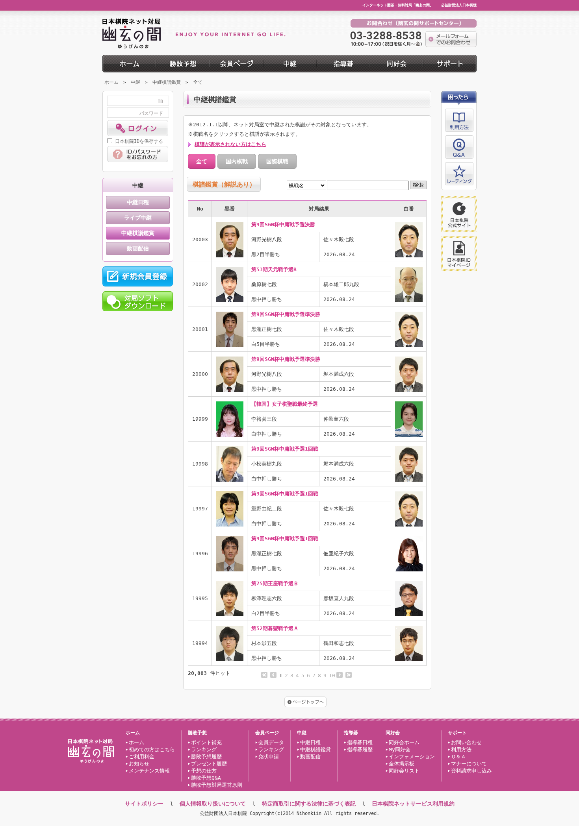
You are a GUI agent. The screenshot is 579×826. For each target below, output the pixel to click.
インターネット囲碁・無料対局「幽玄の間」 (397, 5)
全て (201, 161)
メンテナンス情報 (149, 771)
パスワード (151, 113)
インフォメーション (412, 756)
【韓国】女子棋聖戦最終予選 (284, 404)
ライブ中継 (138, 217)
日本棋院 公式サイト (459, 214)
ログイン (137, 128)
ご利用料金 (141, 756)
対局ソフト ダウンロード (137, 301)
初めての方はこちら (152, 749)
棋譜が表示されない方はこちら (230, 144)
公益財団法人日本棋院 (459, 5)
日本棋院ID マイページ (459, 253)
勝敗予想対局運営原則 (216, 785)
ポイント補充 (206, 742)
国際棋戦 (277, 161)
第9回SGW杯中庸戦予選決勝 (283, 224)
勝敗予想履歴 (206, 756)
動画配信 (138, 248)
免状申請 (268, 756)
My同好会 (399, 749)
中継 (135, 82)
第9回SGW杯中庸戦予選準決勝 (285, 314)
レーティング (459, 173)
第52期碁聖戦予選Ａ (275, 628)
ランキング (204, 749)
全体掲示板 (401, 764)
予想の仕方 (204, 771)
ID (160, 101)
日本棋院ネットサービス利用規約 (413, 803)
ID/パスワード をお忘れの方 (137, 154)
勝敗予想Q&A (206, 778)
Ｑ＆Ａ (458, 756)
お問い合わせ (466, 742)
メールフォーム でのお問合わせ (451, 39)
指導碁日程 (360, 742)
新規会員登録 (137, 276)
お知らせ (139, 764)
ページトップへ (305, 702)
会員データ (271, 742)
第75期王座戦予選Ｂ (275, 583)
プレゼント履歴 (209, 764)
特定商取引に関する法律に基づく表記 (309, 803)
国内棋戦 (237, 161)
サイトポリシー (144, 803)
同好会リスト (404, 771)
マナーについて (469, 764)
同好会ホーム (404, 742)
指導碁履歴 (360, 749)
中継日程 (138, 202)
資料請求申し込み (471, 771)
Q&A (459, 147)
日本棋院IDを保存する (139, 141)
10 (332, 675)
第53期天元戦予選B (274, 269)
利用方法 (459, 120)
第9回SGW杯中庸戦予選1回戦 (284, 449)
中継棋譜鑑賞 (166, 82)
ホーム (111, 82)
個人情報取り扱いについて (213, 803)
